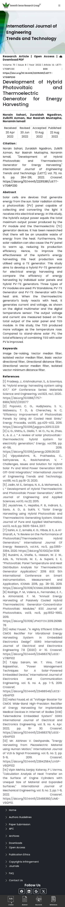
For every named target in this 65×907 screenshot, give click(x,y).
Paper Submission (19, 824)
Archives (14, 836)
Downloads (15, 843)
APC (11, 828)
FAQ (11, 873)
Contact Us (16, 880)
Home (12, 810)
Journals (14, 866)
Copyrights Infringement (24, 861)
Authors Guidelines (20, 817)
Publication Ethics (19, 854)
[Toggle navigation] (59, 5)
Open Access (17, 847)
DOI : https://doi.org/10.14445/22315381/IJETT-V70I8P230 (32, 73)
